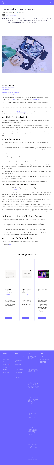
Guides (29, 353)
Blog (16, 374)
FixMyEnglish (6, 359)
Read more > (8, 318)
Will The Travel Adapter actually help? (9, 90)
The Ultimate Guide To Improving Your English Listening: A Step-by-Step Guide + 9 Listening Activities (33, 400)
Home (4, 356)
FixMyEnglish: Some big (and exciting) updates (32, 357)
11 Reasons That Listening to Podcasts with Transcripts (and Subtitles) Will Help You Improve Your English (33, 385)
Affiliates (5, 369)
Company (5, 353)
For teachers (6, 367)
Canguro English (36, 99)
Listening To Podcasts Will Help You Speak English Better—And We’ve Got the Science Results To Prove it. (33, 431)
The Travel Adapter (21, 112)
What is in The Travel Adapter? (8, 87)
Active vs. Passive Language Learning (32, 458)
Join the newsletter (44, 359)
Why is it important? (5, 89)
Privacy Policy (6, 372)
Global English (18, 189)
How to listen (18, 372)
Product (16, 353)
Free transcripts (19, 367)
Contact (41, 353)
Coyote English (13, 99)
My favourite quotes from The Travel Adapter (10, 92)
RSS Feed (17, 377)
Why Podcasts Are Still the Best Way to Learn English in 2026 (33, 370)
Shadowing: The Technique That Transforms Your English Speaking (32, 415)
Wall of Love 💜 (6, 364)
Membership (18, 364)
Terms (4, 374)
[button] (51, 3)
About (4, 362)
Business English (19, 369)
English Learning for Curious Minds (20, 357)
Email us (42, 356)
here (10, 244)
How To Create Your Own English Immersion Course (32, 446)
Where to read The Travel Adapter (8, 94)
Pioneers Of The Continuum (19, 361)
